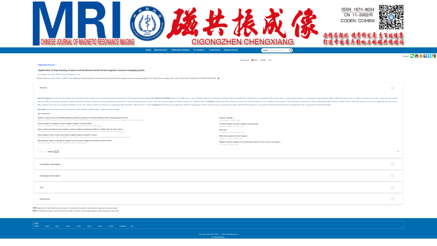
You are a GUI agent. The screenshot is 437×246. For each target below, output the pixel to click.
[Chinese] (245, 60)
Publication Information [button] (50, 176)
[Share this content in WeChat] (412, 56)
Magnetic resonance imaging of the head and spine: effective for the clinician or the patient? (249, 142)
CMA (68, 226)
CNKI (100, 226)
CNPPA (36, 226)
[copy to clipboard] (218, 78)
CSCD (111, 226)
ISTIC (79, 226)
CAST (57, 226)
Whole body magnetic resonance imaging (232, 136)
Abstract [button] (43, 88)
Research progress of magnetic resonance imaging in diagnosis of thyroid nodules (65, 123)
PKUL (89, 226)
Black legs (222, 130)
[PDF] (255, 60)
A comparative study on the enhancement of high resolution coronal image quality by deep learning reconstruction (78, 211)
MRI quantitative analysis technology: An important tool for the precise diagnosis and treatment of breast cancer (75, 140)
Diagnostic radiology (226, 118)
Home (148, 50)
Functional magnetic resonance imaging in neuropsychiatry (238, 124)
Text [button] (41, 187)
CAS (131, 226)
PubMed (123, 226)
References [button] (45, 199)
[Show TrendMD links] (398, 151)
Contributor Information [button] (50, 164)
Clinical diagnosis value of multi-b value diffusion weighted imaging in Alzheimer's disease (67, 135)
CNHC (47, 226)
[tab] (218, 88)
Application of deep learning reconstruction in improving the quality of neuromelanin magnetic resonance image (77, 208)
